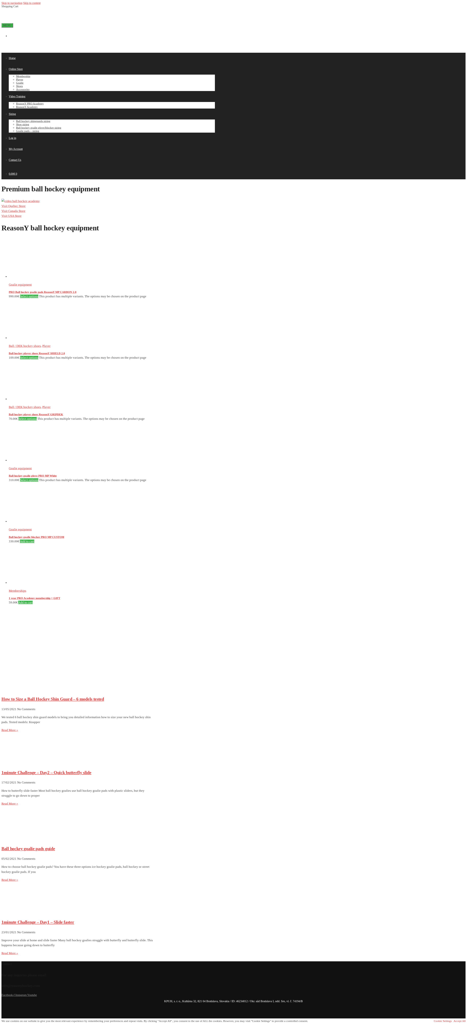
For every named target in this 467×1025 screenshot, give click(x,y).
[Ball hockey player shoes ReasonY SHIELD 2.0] (29, 338)
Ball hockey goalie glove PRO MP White (33, 475)
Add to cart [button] (27, 541)
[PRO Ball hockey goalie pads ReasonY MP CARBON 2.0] (29, 276)
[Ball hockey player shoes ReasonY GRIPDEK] (29, 399)
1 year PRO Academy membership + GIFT (34, 598)
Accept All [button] (460, 1021)
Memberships (17, 590)
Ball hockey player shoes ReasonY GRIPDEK (36, 414)
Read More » (9, 730)
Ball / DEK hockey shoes (25, 346)
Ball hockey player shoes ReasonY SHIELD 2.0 (37, 353)
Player (46, 346)
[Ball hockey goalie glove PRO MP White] (29, 460)
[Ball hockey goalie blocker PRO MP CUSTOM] (29, 521)
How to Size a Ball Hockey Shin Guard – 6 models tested (52, 699)
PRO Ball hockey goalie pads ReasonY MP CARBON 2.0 (42, 292)
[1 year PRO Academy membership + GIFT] (29, 582)
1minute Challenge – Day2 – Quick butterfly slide (46, 772)
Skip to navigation (11, 3)
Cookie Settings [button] (443, 1021)
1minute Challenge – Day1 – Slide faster (37, 922)
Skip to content (31, 3)
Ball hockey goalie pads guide (28, 848)
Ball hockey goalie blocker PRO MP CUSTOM (36, 537)
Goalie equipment (20, 284)
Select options (29, 296)
